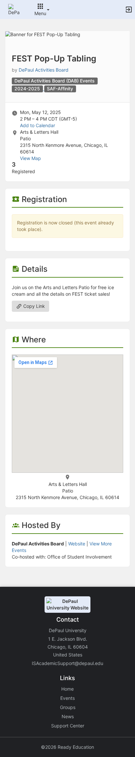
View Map (30, 158)
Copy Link (33, 306)
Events (67, 698)
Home (67, 689)
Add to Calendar (37, 125)
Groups (67, 707)
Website (76, 543)
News (68, 716)
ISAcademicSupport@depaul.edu (67, 663)
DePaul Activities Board (43, 70)
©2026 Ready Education (67, 747)
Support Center (67, 725)
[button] (14, 9)
